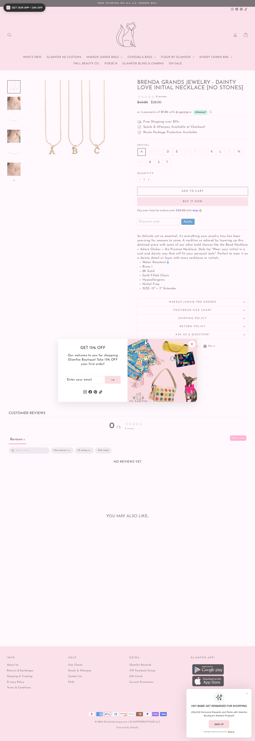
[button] (24, 7)
